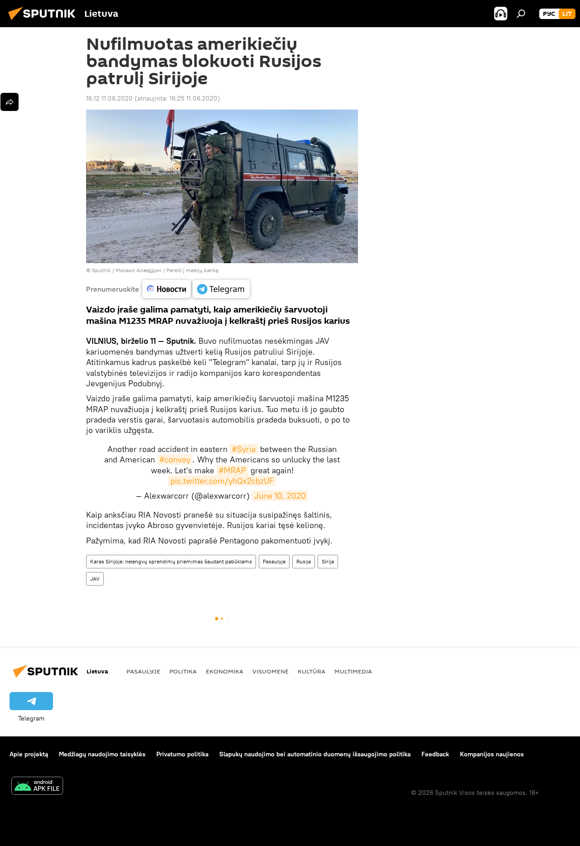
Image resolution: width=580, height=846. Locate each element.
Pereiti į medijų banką (192, 270)
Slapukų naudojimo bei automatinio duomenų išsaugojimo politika (315, 754)
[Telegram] (221, 289)
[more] (9, 102)
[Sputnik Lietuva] (44, 21)
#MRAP (232, 470)
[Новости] (166, 289)
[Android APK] (37, 787)
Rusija (303, 561)
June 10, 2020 (280, 495)
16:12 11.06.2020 (109, 98)
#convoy (175, 459)
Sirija (328, 561)
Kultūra (311, 671)
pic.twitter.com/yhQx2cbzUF (222, 481)
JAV (95, 578)
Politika (183, 671)
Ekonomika (224, 671)
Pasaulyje (274, 561)
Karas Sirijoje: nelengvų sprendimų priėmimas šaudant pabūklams (171, 561)
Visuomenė (270, 671)
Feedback (435, 754)
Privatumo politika (182, 754)
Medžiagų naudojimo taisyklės (102, 754)
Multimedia (353, 671)
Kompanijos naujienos (492, 754)
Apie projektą (29, 754)
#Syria (244, 449)
